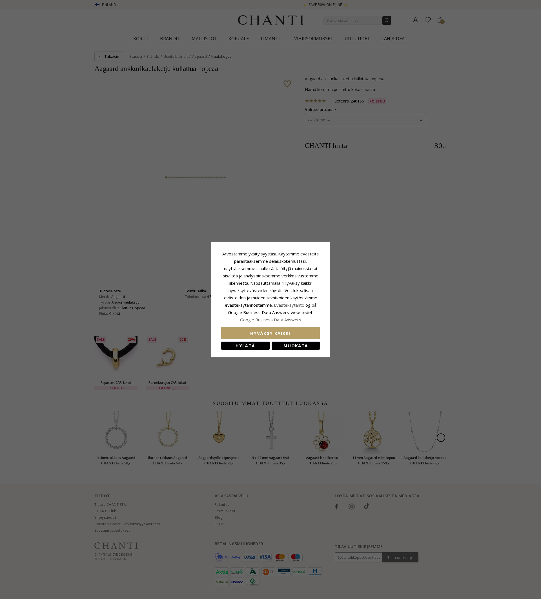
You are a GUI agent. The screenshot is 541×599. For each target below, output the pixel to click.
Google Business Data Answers (270, 319)
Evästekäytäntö (289, 305)
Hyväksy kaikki (270, 333)
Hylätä (245, 345)
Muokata (295, 345)
